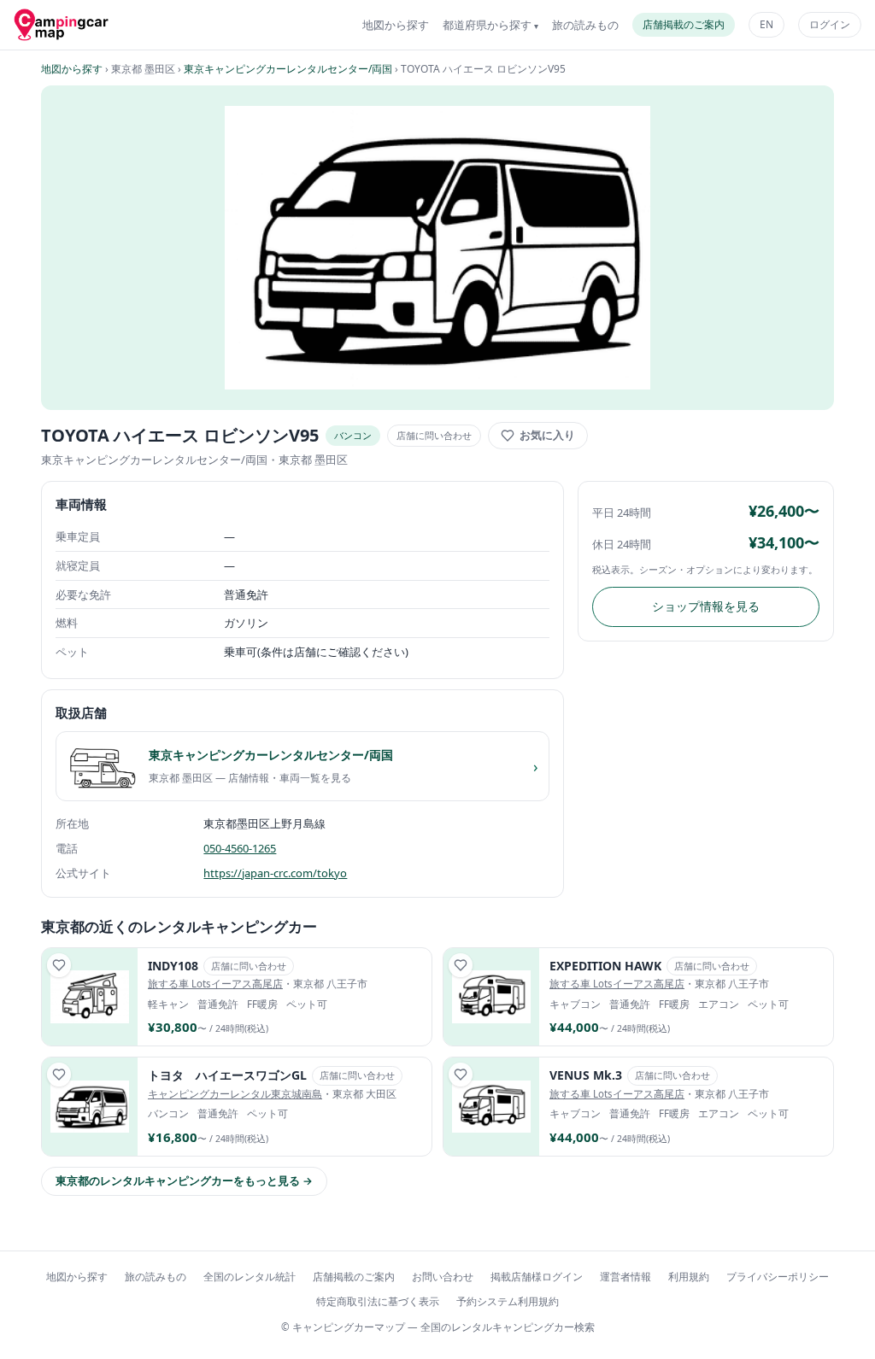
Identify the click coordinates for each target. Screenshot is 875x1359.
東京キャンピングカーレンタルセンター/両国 (288, 69)
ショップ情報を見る (706, 606)
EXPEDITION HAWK (605, 966)
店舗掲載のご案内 (684, 24)
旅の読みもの (585, 24)
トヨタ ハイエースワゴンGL (227, 1075)
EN (766, 24)
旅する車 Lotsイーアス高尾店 (215, 983)
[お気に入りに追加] (59, 965)
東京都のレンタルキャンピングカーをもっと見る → (184, 1181)
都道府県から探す (487, 24)
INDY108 (173, 966)
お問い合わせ (442, 1276)
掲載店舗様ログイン (536, 1276)
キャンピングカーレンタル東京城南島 (235, 1093)
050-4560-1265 (239, 848)
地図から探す (395, 24)
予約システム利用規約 (507, 1301)
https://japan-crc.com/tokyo (275, 873)
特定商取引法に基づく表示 (377, 1301)
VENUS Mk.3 (585, 1075)
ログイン (829, 24)
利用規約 (688, 1276)
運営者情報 (625, 1276)
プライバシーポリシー (777, 1276)
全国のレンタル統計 (249, 1276)
